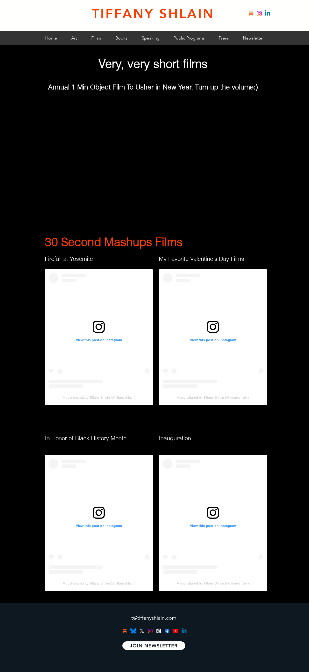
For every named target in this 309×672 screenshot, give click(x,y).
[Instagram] (259, 13)
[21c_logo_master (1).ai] (133, 631)
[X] (142, 631)
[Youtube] (176, 631)
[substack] (251, 13)
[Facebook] (167, 631)
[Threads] (159, 631)
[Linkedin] (267, 13)
